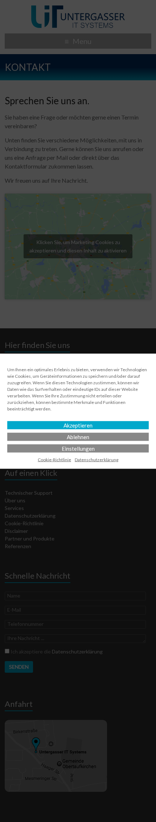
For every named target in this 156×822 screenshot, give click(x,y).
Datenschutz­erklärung (96, 459)
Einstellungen (78, 448)
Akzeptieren (78, 425)
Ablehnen (78, 436)
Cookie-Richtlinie (54, 459)
